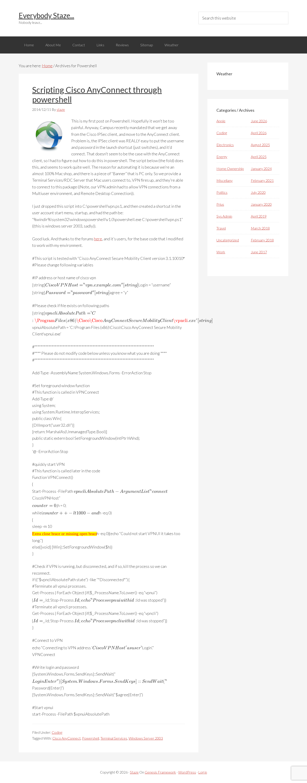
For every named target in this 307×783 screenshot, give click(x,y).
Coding (57, 732)
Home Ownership (230, 168)
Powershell (90, 738)
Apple (220, 121)
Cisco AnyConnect (66, 738)
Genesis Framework (160, 772)
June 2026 (259, 121)
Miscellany (224, 180)
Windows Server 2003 (146, 738)
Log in (202, 772)
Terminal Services (113, 738)
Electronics (225, 145)
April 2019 (259, 216)
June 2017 (259, 252)
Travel (221, 228)
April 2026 (259, 133)
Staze (134, 772)
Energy (221, 156)
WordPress (187, 772)
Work (220, 252)
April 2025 (259, 156)
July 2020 (258, 192)
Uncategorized (227, 240)
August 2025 (260, 145)
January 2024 (261, 168)
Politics (221, 192)
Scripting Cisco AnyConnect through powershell (97, 94)
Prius (220, 204)
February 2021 (262, 180)
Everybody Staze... (46, 15)
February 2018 (262, 240)
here (98, 238)
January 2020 (261, 204)
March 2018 (260, 228)
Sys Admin (224, 216)
